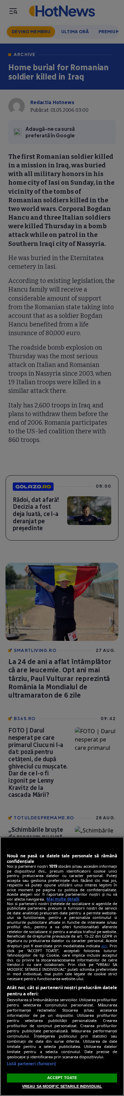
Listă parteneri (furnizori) (31, 1063)
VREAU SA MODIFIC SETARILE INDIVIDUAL (62, 1086)
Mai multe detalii (62, 899)
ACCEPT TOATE (62, 1078)
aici (104, 945)
